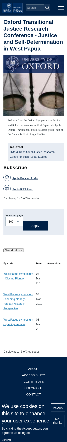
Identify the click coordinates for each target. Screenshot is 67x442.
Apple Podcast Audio (25, 178)
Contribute (34, 381)
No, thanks (57, 420)
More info (6, 440)
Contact (33, 394)
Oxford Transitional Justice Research (32, 152)
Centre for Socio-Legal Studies (28, 156)
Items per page (14, 215)
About (33, 369)
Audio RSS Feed (22, 189)
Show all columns (13, 250)
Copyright (33, 388)
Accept (58, 407)
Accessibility (33, 375)
